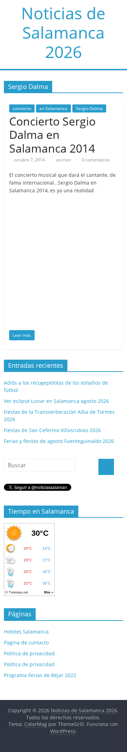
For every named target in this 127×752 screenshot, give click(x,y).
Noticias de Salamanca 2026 (63, 32)
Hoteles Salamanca (26, 631)
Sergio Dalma (89, 108)
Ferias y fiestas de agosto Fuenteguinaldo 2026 (59, 441)
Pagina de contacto (26, 642)
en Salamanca (53, 108)
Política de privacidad (29, 653)
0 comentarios (95, 160)
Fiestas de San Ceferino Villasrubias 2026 (52, 430)
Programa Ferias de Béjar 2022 (40, 675)
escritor (64, 160)
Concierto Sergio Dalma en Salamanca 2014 (52, 135)
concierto (22, 108)
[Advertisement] (63, 263)
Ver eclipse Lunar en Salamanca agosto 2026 (56, 401)
